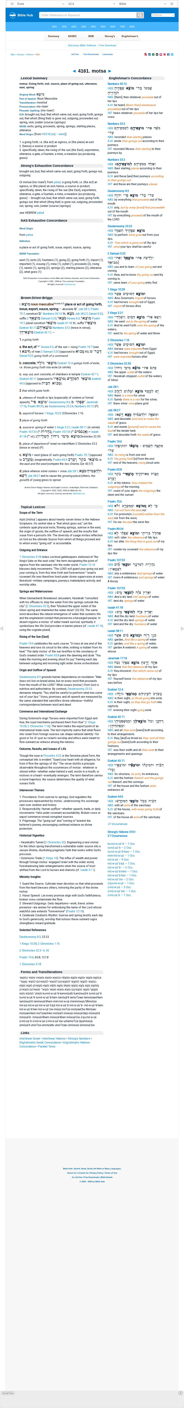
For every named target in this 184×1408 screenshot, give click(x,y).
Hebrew (29, 54)
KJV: (110, 105)
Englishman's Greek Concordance (40, 1042)
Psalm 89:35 (35, 406)
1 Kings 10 (50, 858)
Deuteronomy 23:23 (80, 689)
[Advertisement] (92, 1116)
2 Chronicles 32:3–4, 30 (34, 950)
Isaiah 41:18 (64, 323)
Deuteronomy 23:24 (61, 406)
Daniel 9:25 (96, 313)
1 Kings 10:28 (28, 943)
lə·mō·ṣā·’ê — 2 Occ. (120, 847)
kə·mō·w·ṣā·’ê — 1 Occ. (121, 843)
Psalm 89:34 (115, 529)
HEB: (111, 88)
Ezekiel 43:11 (27, 327)
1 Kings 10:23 (52, 413)
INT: (110, 113)
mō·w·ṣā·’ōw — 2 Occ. (121, 879)
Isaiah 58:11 (79, 427)
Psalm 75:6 (115, 501)
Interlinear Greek (29, 1038)
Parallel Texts (46, 1046)
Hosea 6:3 (73, 318)
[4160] (4, 636)
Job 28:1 (83, 309)
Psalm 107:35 (61, 432)
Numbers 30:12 (117, 84)
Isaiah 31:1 (87, 870)
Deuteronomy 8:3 (59, 402)
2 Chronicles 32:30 (119, 363)
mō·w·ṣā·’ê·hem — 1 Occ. (123, 871)
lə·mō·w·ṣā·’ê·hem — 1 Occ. (124, 851)
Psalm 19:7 (85, 347)
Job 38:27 (81, 313)
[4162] (179, 636)
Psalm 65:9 (60, 459)
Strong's (20, 54)
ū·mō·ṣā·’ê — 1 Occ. (119, 895)
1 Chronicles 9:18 (30, 557)
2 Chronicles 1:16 (38, 726)
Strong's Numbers (79, 1038)
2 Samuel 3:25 (41, 318)
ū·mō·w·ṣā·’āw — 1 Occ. (122, 891)
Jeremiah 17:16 (117, 658)
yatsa (29, 235)
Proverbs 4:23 (52, 755)
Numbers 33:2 (61, 327)
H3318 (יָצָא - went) (54, 134)
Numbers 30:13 (52, 313)
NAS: (111, 97)
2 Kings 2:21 (62, 427)
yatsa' (57, 182)
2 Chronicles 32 (55, 842)
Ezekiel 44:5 (115, 796)
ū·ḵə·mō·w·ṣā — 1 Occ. (121, 883)
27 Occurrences (117, 824)
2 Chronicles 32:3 (37, 606)
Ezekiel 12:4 (65, 363)
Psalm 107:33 (28, 432)
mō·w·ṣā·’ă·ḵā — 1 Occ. (121, 863)
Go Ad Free (8, 1393)
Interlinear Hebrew (54, 1038)
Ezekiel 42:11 (42, 332)
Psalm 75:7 (82, 455)
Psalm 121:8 (87, 565)
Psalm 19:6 (26, 643)
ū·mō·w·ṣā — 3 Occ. (119, 887)
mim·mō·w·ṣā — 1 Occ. (121, 855)
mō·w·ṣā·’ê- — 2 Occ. (120, 867)
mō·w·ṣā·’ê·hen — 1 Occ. (122, 875)
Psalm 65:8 (52, 655)
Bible (13, 54)
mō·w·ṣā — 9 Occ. (118, 859)
